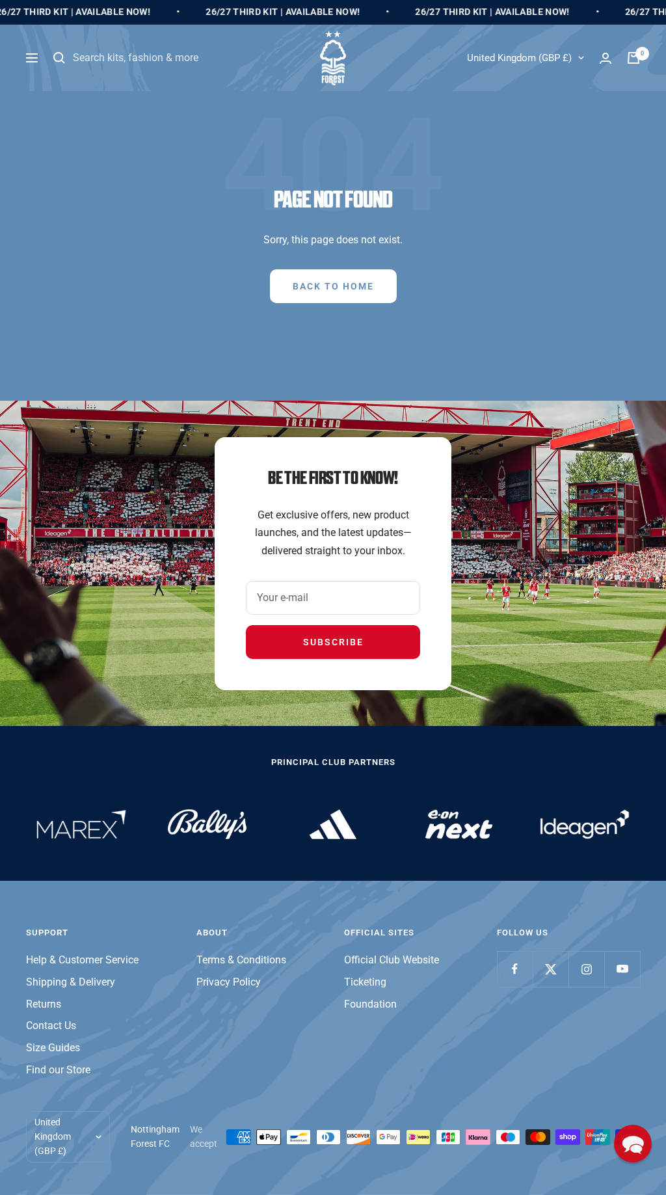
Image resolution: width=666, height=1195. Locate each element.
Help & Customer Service (82, 960)
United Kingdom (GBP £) (519, 58)
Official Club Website (391, 960)
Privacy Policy (228, 982)
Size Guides (53, 1047)
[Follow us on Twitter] (550, 969)
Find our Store (58, 1070)
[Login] (605, 58)
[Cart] (633, 58)
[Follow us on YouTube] (622, 969)
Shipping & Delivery (70, 982)
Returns (43, 1004)
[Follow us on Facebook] (515, 969)
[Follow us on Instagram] (586, 969)
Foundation (370, 1004)
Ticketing (365, 982)
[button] (633, 1143)
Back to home (333, 286)
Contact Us (51, 1025)
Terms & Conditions (241, 960)
